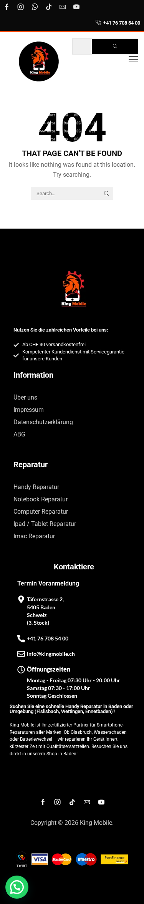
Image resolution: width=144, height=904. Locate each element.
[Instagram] (21, 7)
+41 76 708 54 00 (121, 23)
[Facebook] (7, 7)
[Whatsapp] (34, 7)
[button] (133, 59)
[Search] (115, 46)
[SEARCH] (106, 193)
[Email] (63, 7)
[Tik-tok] (49, 7)
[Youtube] (76, 7)
